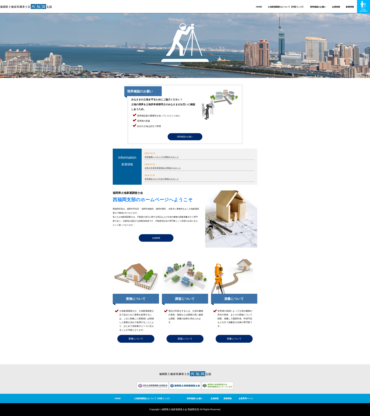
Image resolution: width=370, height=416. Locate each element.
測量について (234, 338)
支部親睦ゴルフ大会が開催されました (162, 179)
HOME (259, 7)
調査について (185, 338)
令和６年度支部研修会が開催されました (163, 168)
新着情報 (350, 7)
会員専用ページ (246, 398)
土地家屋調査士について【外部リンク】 (286, 7)
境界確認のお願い (318, 7)
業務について (135, 338)
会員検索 (336, 7)
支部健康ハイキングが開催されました (162, 157)
